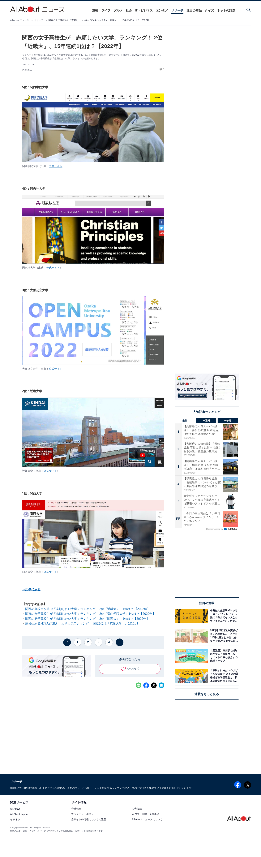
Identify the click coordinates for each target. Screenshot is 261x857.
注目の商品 (194, 10)
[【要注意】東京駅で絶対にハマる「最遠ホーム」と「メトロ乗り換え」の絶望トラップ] (223, 656)
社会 (129, 10)
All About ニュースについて (147, 819)
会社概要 (76, 809)
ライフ (105, 10)
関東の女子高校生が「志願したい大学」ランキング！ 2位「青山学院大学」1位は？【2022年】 (90, 613)
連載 (95, 10)
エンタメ (162, 10)
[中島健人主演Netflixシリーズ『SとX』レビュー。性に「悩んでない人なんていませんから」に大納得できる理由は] (223, 616)
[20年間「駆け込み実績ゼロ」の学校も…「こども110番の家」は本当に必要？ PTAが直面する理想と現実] (223, 636)
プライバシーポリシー (83, 814)
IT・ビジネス (144, 10)
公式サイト (55, 166)
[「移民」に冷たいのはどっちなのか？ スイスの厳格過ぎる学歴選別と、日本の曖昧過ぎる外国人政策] (223, 676)
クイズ (209, 10)
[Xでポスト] (154, 685)
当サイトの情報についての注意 (88, 819)
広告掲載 (137, 809)
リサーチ (177, 10)
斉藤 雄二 (27, 69)
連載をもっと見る (207, 694)
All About (15, 809)
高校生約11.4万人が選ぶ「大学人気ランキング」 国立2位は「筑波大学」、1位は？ (82, 623)
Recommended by (215, 529)
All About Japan (19, 814)
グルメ (118, 10)
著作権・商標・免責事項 (145, 814)
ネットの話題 (226, 10)
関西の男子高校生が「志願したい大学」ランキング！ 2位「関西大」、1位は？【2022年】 (87, 618)
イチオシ (15, 819)
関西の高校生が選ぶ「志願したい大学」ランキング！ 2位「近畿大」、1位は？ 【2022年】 (87, 609)
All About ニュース (19, 20)
